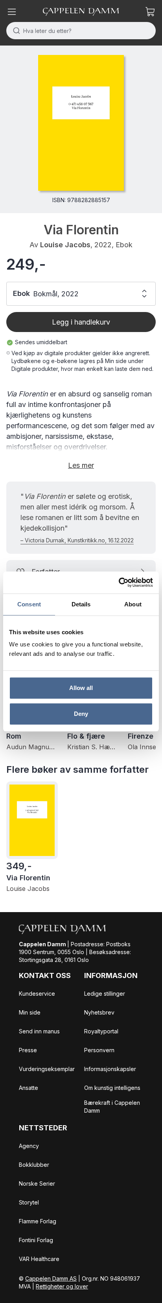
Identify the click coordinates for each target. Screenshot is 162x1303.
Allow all (81, 687)
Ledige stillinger (104, 993)
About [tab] (133, 604)
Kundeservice (37, 993)
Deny (81, 713)
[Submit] (14, 30)
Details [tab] (81, 604)
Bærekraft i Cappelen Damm (112, 1106)
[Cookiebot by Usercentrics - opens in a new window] (118, 582)
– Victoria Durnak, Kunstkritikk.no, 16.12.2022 (77, 540)
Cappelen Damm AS (51, 1278)
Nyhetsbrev (99, 1012)
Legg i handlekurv (81, 322)
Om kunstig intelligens (112, 1087)
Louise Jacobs (65, 245)
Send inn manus (39, 1031)
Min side (29, 1012)
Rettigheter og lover (62, 1286)
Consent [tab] (29, 604)
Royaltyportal (101, 1031)
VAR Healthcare (39, 1259)
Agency (29, 1145)
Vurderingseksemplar (47, 1069)
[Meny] (11, 11)
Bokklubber (34, 1164)
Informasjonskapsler (110, 1069)
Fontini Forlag (36, 1240)
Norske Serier (37, 1183)
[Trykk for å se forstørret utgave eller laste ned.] (81, 123)
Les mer (81, 465)
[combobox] (81, 30)
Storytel (29, 1202)
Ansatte (28, 1087)
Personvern (99, 1050)
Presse (28, 1050)
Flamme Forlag (37, 1221)
